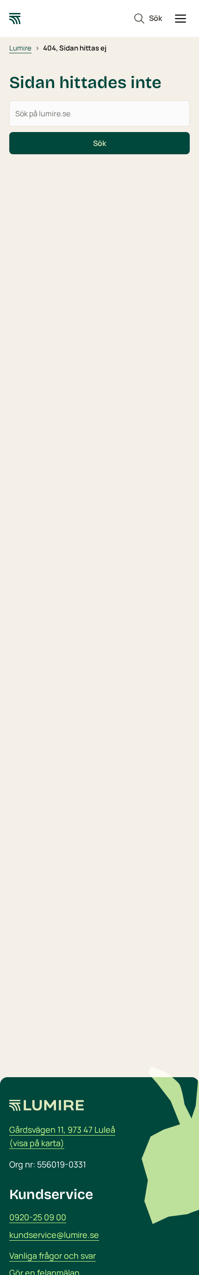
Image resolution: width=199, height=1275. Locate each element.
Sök (99, 143)
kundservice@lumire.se (54, 1234)
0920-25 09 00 (37, 1217)
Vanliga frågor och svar (52, 1255)
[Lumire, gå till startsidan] (15, 18)
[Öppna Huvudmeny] (180, 18)
